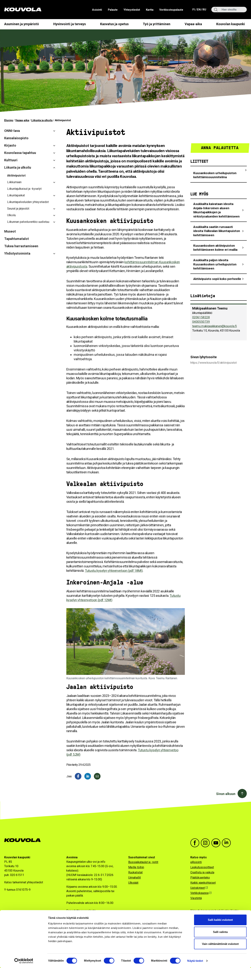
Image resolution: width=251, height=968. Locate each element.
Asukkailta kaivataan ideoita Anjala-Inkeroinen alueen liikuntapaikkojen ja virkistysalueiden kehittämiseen (216, 210)
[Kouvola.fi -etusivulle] (24, 840)
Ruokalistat (135, 872)
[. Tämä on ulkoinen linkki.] (87, 776)
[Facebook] (78, 776)
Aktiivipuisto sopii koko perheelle (217, 279)
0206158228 (201, 317)
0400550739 (201, 321)
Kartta (149, 9)
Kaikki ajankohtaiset (203, 882)
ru (204, 9)
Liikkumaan (14, 182)
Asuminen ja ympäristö (21, 24)
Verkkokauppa (199, 893)
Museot (10, 231)
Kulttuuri (10, 160)
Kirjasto (10, 145)
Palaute (113, 9)
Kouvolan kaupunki (230, 24)
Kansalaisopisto (16, 138)
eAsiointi (196, 862)
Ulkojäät (133, 882)
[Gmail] (97, 776)
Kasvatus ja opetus (114, 24)
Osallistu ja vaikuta (202, 872)
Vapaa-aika (193, 24)
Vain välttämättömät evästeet (220, 943)
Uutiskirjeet (197, 888)
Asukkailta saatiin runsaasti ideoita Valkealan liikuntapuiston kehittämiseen (216, 231)
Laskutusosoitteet (202, 867)
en (198, 9)
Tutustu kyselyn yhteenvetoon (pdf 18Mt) (114, 571)
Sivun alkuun (225, 794)
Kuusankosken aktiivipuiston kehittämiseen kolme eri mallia (215, 248)
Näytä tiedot (195, 960)
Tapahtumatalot (16, 239)
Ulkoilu (11, 215)
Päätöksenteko (200, 877)
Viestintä (196, 898)
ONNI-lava (12, 131)
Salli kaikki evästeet (220, 919)
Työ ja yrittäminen (156, 24)
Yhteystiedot (131, 9)
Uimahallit (134, 877)
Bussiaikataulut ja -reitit (143, 862)
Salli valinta (220, 931)
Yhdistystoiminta (17, 253)
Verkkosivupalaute (171, 9)
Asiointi (97, 9)
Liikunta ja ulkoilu (42, 120)
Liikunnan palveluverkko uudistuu (28, 222)
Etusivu (8, 120)
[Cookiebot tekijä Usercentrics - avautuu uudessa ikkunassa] (24, 961)
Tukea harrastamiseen (21, 246)
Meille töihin (136, 867)
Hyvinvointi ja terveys (69, 24)
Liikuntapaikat (16, 195)
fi (194, 9)
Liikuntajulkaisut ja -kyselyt (24, 188)
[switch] (109, 961)
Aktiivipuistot (16, 175)
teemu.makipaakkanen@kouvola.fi (214, 326)
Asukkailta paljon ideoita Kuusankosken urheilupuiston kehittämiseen (214, 264)
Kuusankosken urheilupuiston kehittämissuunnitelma (214, 175)
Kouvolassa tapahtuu (20, 153)
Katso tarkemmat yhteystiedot (23, 882)
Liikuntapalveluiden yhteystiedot (28, 202)
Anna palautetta (220, 147)
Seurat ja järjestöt (18, 208)
